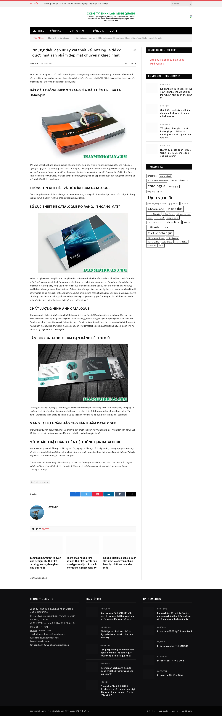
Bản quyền (163, 711)
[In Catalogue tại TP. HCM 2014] (148, 645)
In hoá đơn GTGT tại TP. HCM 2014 (174, 631)
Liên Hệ (113, 31)
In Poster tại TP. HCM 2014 (170, 660)
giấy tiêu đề (173, 204)
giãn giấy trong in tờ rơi (157, 204)
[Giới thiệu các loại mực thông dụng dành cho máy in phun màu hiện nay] (152, 109)
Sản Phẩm (55, 31)
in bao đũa (174, 209)
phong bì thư (173, 222)
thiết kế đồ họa (181, 242)
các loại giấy (173, 187)
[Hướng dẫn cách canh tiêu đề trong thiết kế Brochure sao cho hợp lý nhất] (152, 149)
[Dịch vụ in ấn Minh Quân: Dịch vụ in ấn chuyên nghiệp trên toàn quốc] (111, 17)
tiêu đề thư (152, 246)
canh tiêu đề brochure (179, 180)
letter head (159, 218)
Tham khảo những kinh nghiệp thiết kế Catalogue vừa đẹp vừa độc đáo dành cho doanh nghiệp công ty (81, 562)
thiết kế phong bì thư (156, 238)
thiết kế (187, 222)
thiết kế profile (153, 242)
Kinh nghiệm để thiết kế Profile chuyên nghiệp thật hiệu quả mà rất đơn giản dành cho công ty (77, 3)
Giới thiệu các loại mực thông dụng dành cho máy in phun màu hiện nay (175, 113)
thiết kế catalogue (39, 482)
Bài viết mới (154, 76)
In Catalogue (130, 64)
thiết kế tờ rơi (167, 242)
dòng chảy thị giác (155, 191)
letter (150, 218)
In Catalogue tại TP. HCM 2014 (172, 646)
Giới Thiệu (38, 31)
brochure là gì (165, 176)
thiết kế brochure (158, 227)
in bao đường (168, 214)
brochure (152, 176)
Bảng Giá (98, 31)
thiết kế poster (172, 238)
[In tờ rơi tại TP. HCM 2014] (148, 674)
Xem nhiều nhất (173, 76)
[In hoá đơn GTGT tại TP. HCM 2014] (148, 630)
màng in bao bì (172, 218)
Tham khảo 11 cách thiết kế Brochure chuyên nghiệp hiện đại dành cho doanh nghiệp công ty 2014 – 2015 (117, 691)
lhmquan (36, 64)
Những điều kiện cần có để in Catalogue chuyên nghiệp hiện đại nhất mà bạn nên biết (119, 562)
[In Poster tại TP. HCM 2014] (148, 660)
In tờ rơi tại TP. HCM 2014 (170, 675)
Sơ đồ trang (187, 711)
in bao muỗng (156, 208)
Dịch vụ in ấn (77, 31)
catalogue (157, 186)
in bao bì (185, 204)
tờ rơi (161, 246)
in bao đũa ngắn (154, 214)
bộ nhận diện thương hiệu (158, 180)
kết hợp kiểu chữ (183, 214)
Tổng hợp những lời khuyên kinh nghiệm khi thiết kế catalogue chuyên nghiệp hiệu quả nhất (45, 562)
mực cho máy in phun (156, 222)
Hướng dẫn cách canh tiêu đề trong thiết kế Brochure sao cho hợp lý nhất (175, 153)
